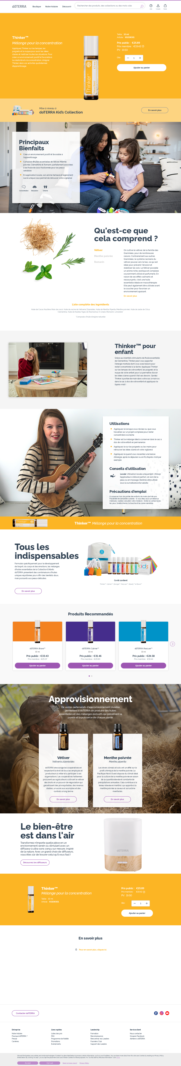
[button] (89, 676)
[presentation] (172, 643)
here (118, 1057)
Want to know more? (70, 1063)
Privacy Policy (84, 1063)
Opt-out (50, 1063)
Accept (28, 1063)
